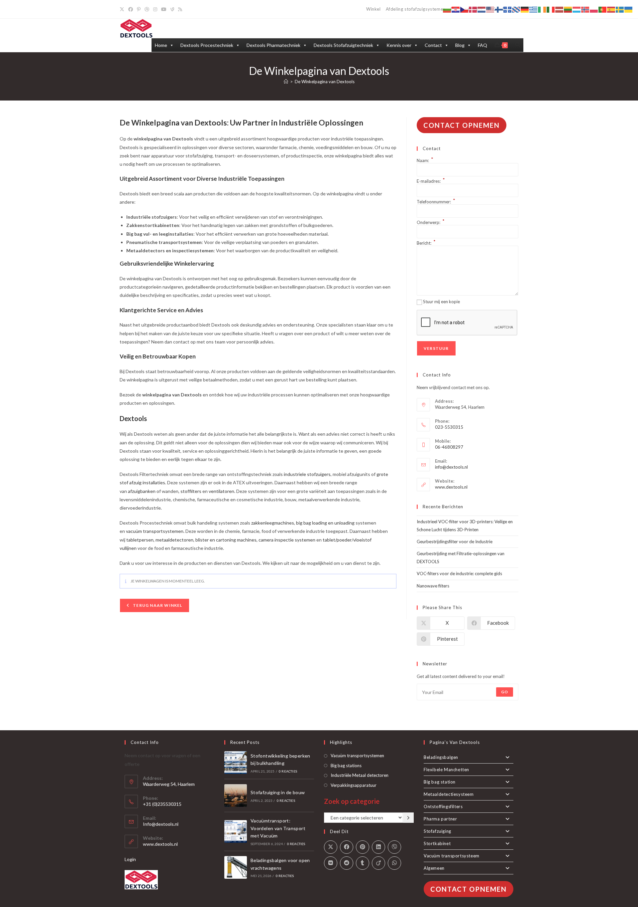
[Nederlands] (482, 9)
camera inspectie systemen (287, 540)
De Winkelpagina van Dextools (325, 81)
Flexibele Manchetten (446, 769)
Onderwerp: (431, 222)
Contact (433, 45)
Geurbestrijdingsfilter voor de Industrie (454, 541)
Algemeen (434, 868)
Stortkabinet (437, 843)
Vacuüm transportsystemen (357, 755)
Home (161, 45)
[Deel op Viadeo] (378, 863)
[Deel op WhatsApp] (394, 863)
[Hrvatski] (456, 9)
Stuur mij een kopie (441, 301)
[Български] (447, 9)
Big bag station (440, 782)
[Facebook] (130, 9)
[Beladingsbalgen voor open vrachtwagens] (235, 867)
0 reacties (288, 771)
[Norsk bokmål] (585, 9)
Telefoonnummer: (436, 201)
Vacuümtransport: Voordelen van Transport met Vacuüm (278, 828)
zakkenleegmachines (272, 523)
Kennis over (398, 45)
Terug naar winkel (157, 605)
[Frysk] (516, 9)
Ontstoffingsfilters (443, 806)
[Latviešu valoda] (559, 9)
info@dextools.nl (451, 467)
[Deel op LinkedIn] (378, 847)
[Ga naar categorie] (408, 817)
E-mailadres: (431, 181)
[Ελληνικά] (533, 9)
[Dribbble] (147, 9)
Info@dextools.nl (160, 824)
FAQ (482, 45)
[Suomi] (499, 9)
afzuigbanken (142, 491)
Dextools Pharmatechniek (273, 45)
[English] (490, 9)
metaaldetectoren (174, 540)
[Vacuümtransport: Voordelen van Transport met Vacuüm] (235, 831)
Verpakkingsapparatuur (353, 785)
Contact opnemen (461, 125)
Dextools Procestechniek (206, 45)
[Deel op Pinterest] (362, 847)
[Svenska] (620, 9)
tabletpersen (140, 540)
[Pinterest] (139, 9)
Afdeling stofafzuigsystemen (416, 9)
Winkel (373, 9)
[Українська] (628, 9)
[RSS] (180, 9)
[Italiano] (551, 9)
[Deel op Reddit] (346, 863)
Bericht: (426, 243)
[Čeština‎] (464, 9)
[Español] (611, 9)
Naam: (425, 160)
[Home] (286, 81)
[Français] (507, 9)
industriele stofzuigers (307, 474)
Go (504, 691)
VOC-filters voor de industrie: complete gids (459, 573)
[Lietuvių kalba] (568, 9)
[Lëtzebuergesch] (577, 9)
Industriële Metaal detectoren (359, 775)
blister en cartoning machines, (226, 540)
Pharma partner (440, 818)
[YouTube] (163, 9)
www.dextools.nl (451, 487)
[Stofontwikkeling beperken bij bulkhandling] (235, 762)
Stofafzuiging (437, 831)
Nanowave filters (433, 585)
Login (130, 859)
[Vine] (172, 9)
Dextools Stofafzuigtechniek (343, 45)
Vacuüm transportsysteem (451, 855)
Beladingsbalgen (441, 757)
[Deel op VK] (330, 863)
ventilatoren (221, 491)
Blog (460, 45)
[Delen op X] (330, 847)
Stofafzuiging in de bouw (278, 792)
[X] (123, 9)
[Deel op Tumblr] (362, 863)
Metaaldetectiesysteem (449, 794)
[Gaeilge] (542, 9)
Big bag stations (346, 765)
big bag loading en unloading (325, 523)
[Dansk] (473, 9)
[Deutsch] (525, 9)
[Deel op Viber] (394, 847)
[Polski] (594, 9)
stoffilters (190, 491)
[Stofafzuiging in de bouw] (235, 795)
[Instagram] (155, 9)
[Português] (602, 9)
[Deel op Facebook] (346, 847)
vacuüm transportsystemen (154, 531)
